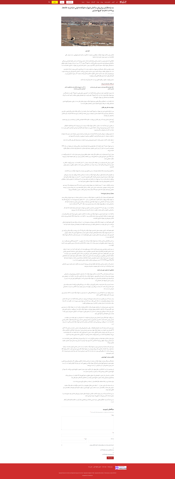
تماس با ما (90, 467)
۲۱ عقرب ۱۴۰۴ (111, 14)
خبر (117, 2)
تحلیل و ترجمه (107, 2)
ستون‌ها (88, 2)
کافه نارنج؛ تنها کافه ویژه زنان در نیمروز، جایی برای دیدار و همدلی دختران (102, 88)
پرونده (101, 2)
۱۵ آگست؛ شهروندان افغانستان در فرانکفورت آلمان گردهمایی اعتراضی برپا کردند (75, 88)
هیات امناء (104, 467)
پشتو (62, 2)
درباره (83, 2)
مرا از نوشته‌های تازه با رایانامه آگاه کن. (108, 454)
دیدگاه (112, 415)
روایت (98, 2)
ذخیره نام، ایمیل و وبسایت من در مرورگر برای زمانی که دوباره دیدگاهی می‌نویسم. (102, 445)
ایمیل (85, 439)
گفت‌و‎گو (93, 2)
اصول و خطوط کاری (97, 467)
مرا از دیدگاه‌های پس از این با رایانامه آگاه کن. (107, 450)
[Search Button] (49, 2)
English (70, 2)
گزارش (113, 2)
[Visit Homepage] (123, 2)
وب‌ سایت (112, 438)
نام (113, 432)
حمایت (54, 2)
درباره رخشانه (110, 467)
